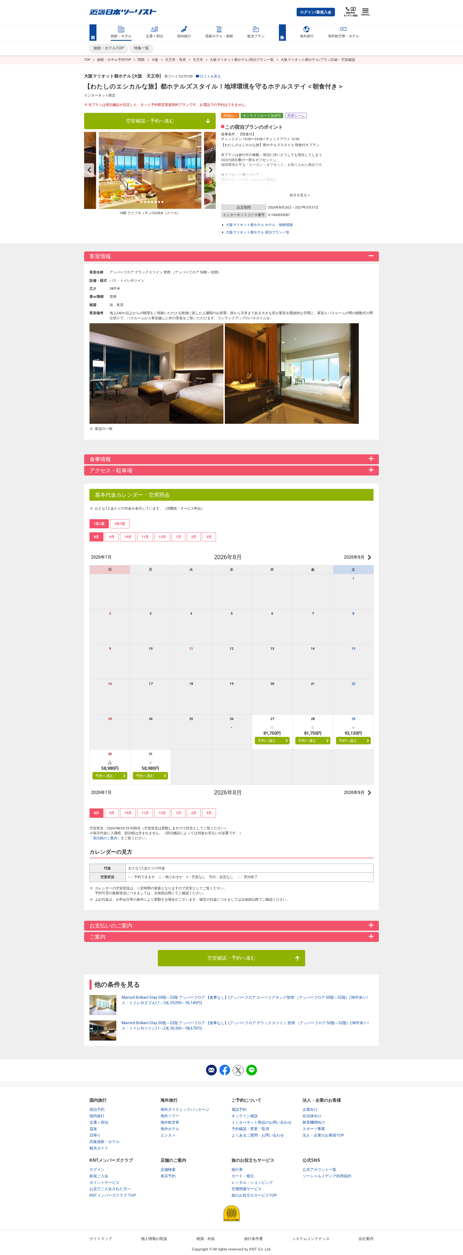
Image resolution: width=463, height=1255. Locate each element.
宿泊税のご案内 (105, 838)
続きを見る (298, 195)
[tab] (96, 536)
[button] (316, 12)
